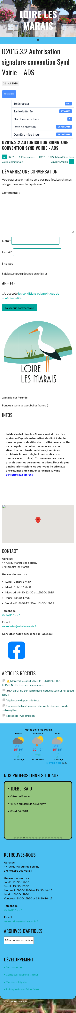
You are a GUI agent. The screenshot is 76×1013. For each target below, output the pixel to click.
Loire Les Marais (38, 19)
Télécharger (9, 94)
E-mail (7, 252)
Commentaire (11, 192)
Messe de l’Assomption (20, 715)
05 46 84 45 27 (11, 614)
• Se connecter (13, 967)
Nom (6, 240)
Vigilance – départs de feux (23, 700)
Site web (7, 263)
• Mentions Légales (15, 982)
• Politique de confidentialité (21, 989)
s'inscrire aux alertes (19, 474)
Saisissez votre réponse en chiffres (25, 273)
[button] (14, 838)
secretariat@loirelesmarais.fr (19, 626)
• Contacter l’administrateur (21, 974)
